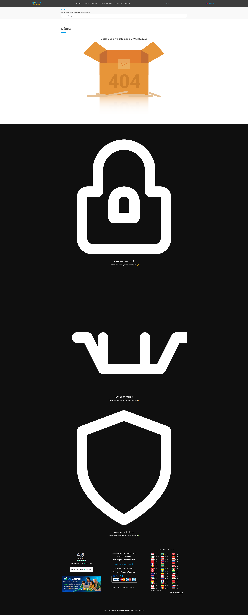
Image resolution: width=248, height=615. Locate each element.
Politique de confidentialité (124, 564)
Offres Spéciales (106, 3)
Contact (128, 3)
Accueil (78, 3)
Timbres (86, 3)
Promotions (118, 3)
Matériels (95, 3)
